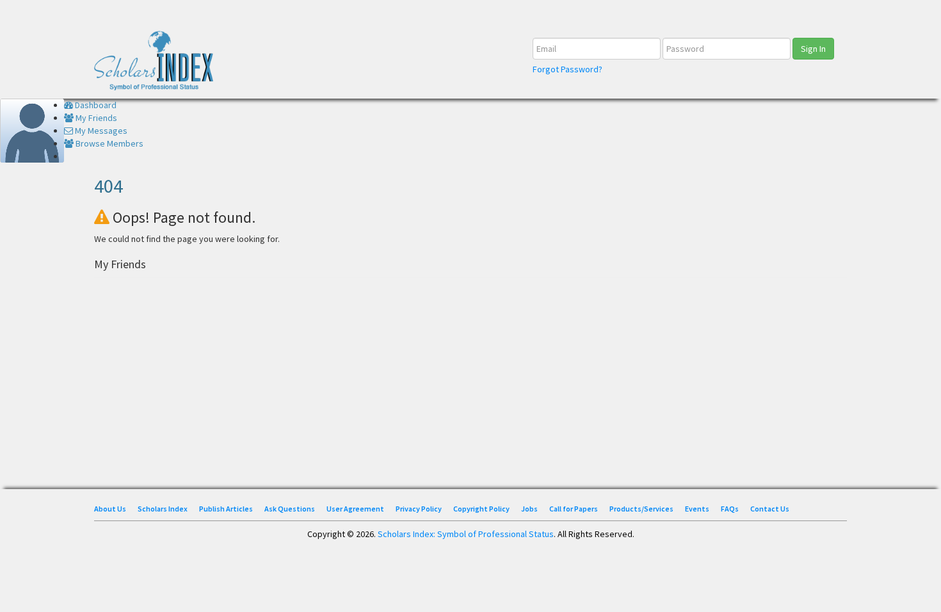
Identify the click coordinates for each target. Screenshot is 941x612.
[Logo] (158, 65)
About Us (110, 508)
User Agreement (355, 508)
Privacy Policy (419, 508)
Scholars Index (163, 508)
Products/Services (641, 508)
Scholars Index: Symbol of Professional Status (466, 534)
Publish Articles (226, 508)
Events (697, 508)
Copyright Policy (481, 508)
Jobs (529, 508)
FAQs (730, 508)
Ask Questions (289, 508)
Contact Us (769, 508)
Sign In (813, 48)
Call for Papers (573, 508)
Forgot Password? (567, 69)
